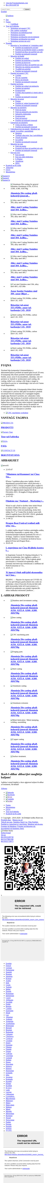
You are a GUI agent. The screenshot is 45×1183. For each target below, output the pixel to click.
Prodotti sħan (6, 820)
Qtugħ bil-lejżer (21, 138)
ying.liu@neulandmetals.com (17, 3)
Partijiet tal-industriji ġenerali (26, 54)
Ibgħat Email (6, 833)
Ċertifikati (14, 24)
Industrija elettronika (23, 114)
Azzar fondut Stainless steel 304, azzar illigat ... (24, 292)
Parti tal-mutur (20, 110)
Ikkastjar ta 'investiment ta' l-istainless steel (27, 45)
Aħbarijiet (9, 168)
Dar (7, 20)
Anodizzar (19, 161)
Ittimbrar (18, 133)
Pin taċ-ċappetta (21, 78)
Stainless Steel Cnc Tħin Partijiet (25, 822)
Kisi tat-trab (19, 155)
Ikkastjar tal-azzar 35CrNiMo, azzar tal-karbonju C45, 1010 (21, 307)
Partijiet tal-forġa (17, 84)
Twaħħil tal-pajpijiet (22, 69)
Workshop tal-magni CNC (20, 28)
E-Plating (18, 159)
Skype (3, 835)
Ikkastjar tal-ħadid (17, 56)
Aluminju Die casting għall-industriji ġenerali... (24, 194)
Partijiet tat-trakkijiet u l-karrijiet (27, 60)
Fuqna (8, 22)
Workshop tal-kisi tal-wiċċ (20, 41)
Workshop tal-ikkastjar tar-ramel (23, 39)
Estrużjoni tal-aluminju (19, 123)
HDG (17, 163)
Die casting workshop (19, 30)
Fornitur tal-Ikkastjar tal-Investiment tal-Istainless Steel (18, 827)
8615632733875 (7, 841)
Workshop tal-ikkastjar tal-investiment (25, 37)
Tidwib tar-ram (6, 822)
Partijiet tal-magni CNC (19, 73)
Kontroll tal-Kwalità (13, 165)
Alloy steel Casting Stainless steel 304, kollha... (24, 208)
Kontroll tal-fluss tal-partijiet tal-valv (29, 52)
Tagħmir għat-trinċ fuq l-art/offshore (29, 135)
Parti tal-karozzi (21, 118)
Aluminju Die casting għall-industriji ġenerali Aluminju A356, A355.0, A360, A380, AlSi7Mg (24, 609)
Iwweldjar (19, 140)
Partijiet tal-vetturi (22, 58)
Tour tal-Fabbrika (12, 26)
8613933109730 (7, 837)
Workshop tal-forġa (18, 35)
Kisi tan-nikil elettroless (24, 157)
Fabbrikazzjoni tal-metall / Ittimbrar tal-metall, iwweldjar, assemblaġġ (25, 130)
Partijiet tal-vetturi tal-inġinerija (27, 86)
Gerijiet (18, 75)
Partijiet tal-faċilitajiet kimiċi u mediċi (29, 50)
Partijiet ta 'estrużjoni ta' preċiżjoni (14, 824)
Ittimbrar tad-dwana (35, 824)
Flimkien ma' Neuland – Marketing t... (25, 501)
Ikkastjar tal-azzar (17, 99)
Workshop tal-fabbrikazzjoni (21, 33)
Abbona (4, 788)
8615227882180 (7, 839)
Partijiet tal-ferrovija (22, 63)
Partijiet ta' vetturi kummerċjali (26, 103)
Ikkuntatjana (10, 172)
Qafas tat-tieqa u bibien (24, 125)
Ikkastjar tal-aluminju (19, 108)
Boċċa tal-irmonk (21, 80)
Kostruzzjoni (20, 90)
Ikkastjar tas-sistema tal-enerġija (27, 67)
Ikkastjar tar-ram (17, 144)
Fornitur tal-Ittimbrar (8, 826)
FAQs (8, 170)
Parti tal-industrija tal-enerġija (26, 112)
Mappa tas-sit (17, 820)
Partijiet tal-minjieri (22, 88)
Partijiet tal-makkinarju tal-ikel (26, 48)
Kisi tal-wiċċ (15, 153)
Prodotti (9, 43)
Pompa (18, 101)
